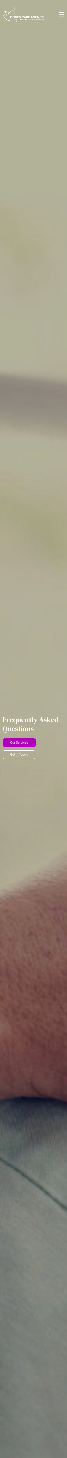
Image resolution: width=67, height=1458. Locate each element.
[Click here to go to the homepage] (23, 14)
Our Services (19, 742)
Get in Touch (19, 754)
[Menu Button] (61, 14)
